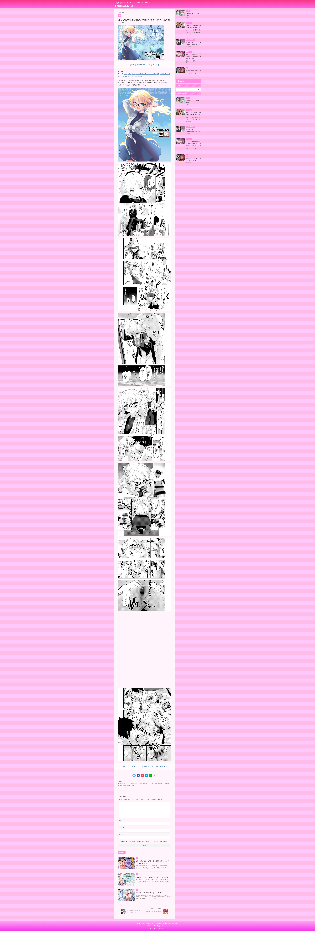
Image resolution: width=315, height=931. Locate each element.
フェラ (140, 783)
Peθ (125, 72)
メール (121, 827)
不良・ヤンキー (147, 783)
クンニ (125, 783)
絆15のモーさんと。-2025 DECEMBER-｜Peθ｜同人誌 (152, 877)
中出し (152, 783)
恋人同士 (167, 783)
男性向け (129, 786)
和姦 (156, 783)
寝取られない (161, 783)
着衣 (133, 786)
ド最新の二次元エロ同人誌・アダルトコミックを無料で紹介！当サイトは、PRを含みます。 (157, 923)
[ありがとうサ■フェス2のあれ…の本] (144, 160)
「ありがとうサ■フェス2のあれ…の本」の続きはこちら (144, 766)
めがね (121, 783)
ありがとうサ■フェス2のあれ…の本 (144, 64)
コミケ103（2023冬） (133, 783)
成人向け (120, 786)
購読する (181, 81)
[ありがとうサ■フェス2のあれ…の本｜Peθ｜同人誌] (146, 775)
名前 (121, 820)
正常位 (124, 786)
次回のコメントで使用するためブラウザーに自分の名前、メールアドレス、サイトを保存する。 (145, 842)
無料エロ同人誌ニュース (124, 6)
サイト (120, 834)
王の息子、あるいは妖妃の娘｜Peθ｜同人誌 (149, 893)
